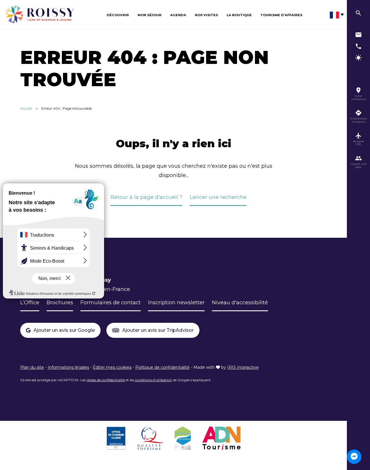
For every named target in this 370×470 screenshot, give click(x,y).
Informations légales (68, 367)
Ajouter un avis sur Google (64, 330)
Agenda (178, 15)
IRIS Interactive (243, 367)
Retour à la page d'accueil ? (146, 197)
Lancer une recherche (218, 197)
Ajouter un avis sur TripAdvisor (158, 330)
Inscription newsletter (176, 302)
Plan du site (32, 367)
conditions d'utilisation (153, 380)
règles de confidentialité (105, 380)
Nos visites (206, 15)
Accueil (26, 108)
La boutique (239, 15)
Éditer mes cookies (112, 367)
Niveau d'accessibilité (240, 302)
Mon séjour (150, 15)
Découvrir (118, 15)
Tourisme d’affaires (281, 15)
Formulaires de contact (110, 302)
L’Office (29, 302)
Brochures (60, 302)
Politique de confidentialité (162, 367)
